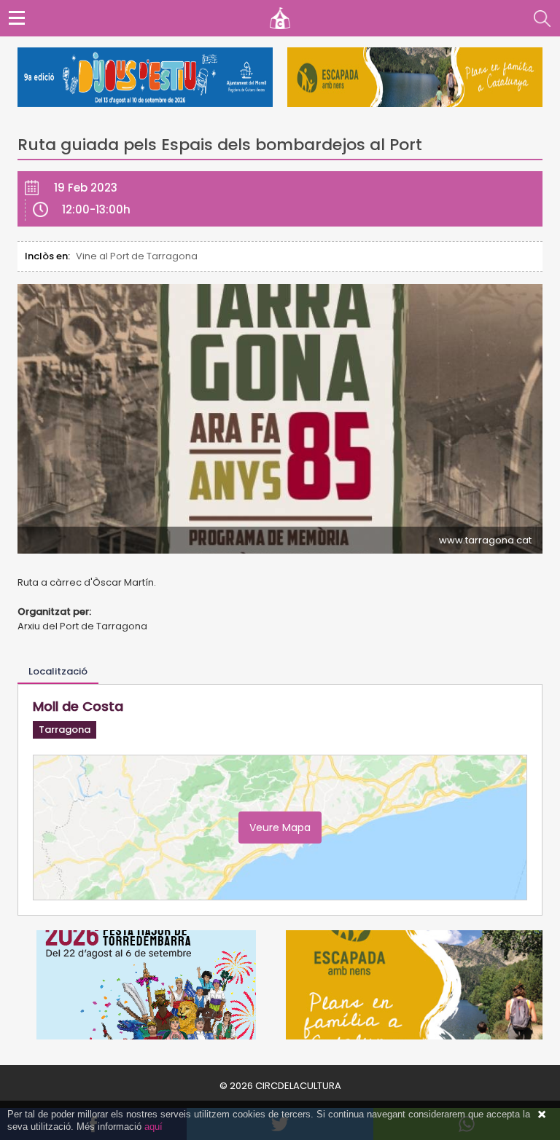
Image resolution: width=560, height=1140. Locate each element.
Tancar (542, 1114)
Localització (58, 671)
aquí (153, 1126)
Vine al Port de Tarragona (137, 256)
